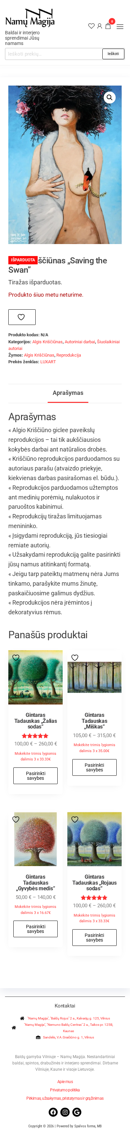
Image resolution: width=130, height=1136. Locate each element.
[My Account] (99, 26)
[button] (120, 27)
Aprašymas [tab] (68, 392)
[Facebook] (53, 1112)
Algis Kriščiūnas (47, 341)
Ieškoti (113, 54)
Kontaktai (65, 1006)
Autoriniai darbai (80, 341)
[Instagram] (64, 1112)
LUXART (48, 361)
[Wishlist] (91, 26)
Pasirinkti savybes (35, 776)
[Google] (76, 1112)
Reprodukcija (68, 355)
